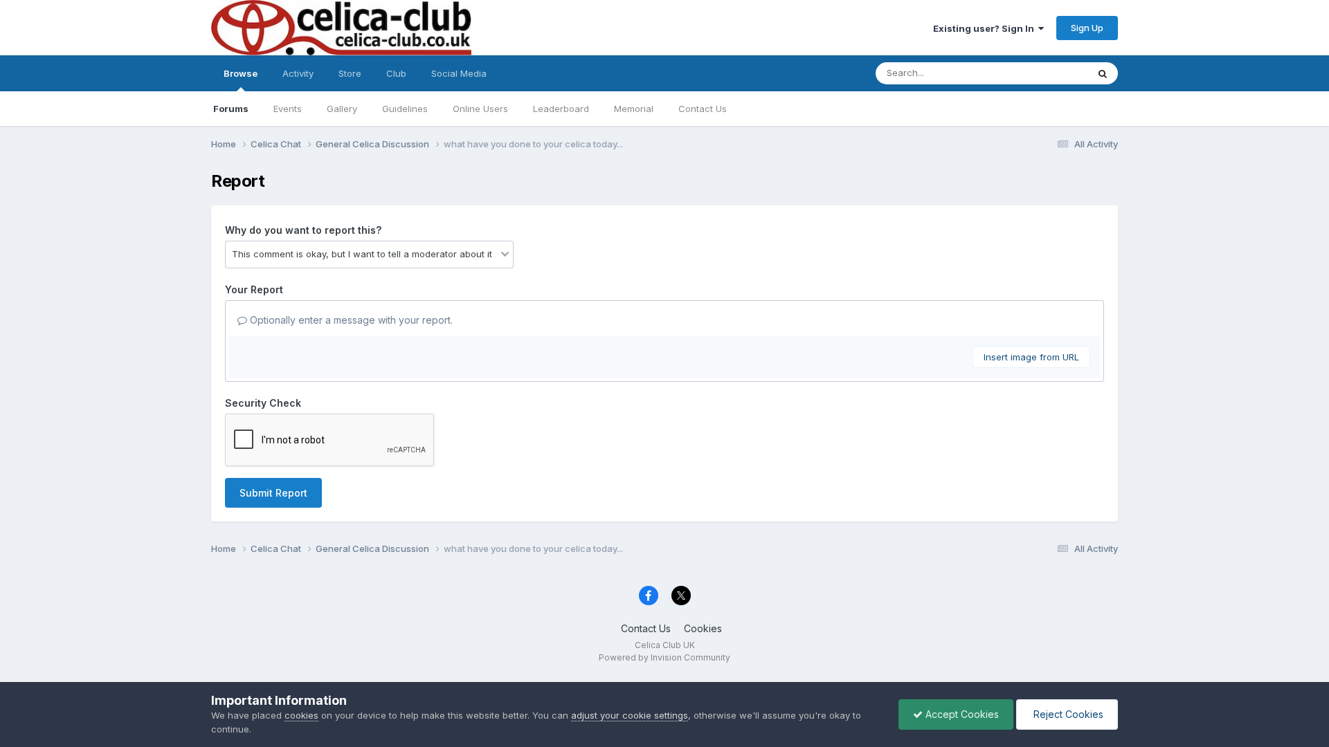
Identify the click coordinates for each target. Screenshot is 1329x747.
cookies (301, 715)
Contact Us (702, 108)
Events (287, 108)
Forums (230, 108)
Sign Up (1087, 27)
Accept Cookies (961, 714)
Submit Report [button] (273, 493)
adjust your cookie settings (629, 715)
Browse (240, 73)
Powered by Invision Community (664, 657)
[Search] (1102, 73)
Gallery (342, 108)
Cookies (703, 628)
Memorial (633, 108)
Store (349, 73)
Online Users (480, 108)
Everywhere (1044, 73)
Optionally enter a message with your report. (350, 320)
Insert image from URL (1031, 356)
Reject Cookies (1067, 714)
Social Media (459, 73)
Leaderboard (561, 108)
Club (396, 73)
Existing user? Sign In (985, 28)
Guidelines (405, 108)
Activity (298, 73)
